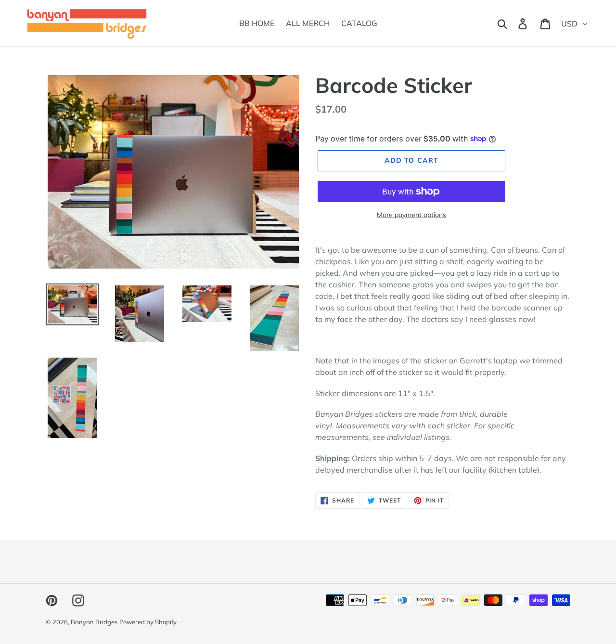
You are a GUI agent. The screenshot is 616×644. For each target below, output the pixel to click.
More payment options (411, 214)
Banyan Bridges (94, 622)
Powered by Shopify (148, 622)
